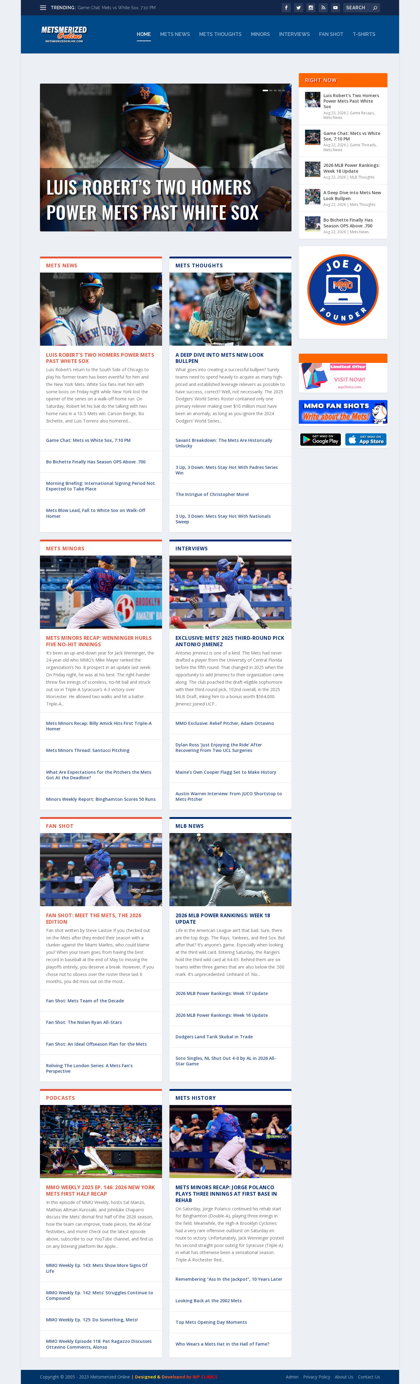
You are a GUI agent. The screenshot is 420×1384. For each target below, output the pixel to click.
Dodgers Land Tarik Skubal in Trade (214, 1037)
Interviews (294, 34)
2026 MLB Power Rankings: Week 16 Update (222, 1015)
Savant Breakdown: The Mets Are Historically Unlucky (224, 443)
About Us (344, 1377)
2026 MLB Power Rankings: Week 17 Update (222, 993)
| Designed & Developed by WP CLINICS (174, 1377)
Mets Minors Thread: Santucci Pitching (87, 750)
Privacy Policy (316, 1377)
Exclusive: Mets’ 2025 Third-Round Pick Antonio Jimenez (230, 641)
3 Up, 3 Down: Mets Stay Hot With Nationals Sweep (223, 519)
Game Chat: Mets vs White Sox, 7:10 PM (116, 7)
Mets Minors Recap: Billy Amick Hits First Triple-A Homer (99, 726)
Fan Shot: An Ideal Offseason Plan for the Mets (96, 1044)
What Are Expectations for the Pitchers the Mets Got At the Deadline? (98, 774)
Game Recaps (362, 113)
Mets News (175, 34)
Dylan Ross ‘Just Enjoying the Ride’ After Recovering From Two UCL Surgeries (219, 747)
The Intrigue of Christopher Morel (212, 494)
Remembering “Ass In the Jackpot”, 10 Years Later (229, 1279)
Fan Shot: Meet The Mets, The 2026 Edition (93, 918)
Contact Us (369, 1377)
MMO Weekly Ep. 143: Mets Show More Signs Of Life (97, 1268)
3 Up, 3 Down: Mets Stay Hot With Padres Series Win (227, 470)
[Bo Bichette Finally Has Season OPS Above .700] (312, 224)
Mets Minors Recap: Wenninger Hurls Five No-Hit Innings (99, 641)
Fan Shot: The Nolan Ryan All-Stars (84, 1022)
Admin (292, 1377)
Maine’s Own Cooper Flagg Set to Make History (226, 772)
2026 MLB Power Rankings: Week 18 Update (223, 918)
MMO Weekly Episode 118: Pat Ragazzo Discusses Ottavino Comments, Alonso (99, 1344)
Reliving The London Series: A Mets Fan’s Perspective (89, 1068)
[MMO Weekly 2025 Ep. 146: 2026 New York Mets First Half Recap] (101, 1141)
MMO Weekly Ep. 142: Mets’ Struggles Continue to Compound (99, 1295)
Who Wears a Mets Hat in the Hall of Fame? (222, 1344)
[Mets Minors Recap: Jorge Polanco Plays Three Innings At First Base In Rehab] (230, 1141)
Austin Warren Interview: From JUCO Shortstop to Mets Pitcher (229, 796)
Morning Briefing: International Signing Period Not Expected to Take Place (100, 486)
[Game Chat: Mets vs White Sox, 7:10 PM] (312, 137)
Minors (260, 34)
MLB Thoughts (362, 177)
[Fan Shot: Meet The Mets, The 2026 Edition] (101, 869)
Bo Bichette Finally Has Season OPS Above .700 (95, 462)
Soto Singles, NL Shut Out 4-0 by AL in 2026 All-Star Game (226, 1061)
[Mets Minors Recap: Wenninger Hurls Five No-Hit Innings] (101, 592)
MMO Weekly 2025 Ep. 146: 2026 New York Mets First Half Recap (100, 1190)
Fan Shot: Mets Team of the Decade (85, 1001)
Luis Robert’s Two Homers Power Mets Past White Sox (152, 199)
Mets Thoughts (220, 34)
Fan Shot (331, 34)
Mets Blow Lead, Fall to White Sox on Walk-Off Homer (95, 513)
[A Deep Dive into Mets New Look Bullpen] (230, 309)
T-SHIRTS (364, 34)
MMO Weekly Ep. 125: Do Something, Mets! (92, 1320)
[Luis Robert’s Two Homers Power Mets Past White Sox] (101, 309)
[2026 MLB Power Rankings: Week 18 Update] (230, 869)
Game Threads (363, 144)
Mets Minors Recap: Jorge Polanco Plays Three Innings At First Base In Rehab (226, 1194)
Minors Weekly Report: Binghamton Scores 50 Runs (101, 799)
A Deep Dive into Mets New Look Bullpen (220, 358)
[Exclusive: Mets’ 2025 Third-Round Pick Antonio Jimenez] (230, 592)
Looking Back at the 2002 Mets (209, 1300)
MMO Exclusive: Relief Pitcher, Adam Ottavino (225, 723)
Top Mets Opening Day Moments (211, 1322)
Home (144, 34)
